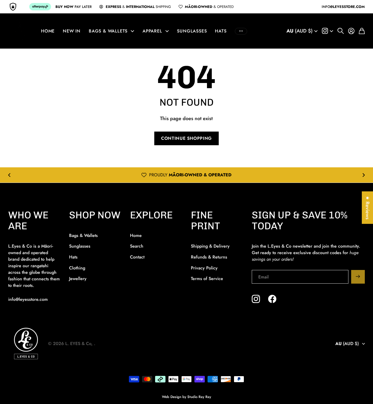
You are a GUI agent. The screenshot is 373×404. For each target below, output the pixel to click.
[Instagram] (256, 299)
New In (72, 31)
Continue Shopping (186, 138)
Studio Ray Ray (199, 396)
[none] (9, 175)
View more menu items (241, 31)
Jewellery (78, 278)
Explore (151, 215)
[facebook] (272, 299)
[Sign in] (351, 31)
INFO (343, 6)
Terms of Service (207, 278)
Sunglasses (192, 31)
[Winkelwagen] (362, 31)
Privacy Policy (204, 268)
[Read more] (327, 31)
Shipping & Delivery (210, 246)
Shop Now (94, 215)
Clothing (77, 268)
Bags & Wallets (108, 31)
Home (48, 31)
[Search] (341, 31)
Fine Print (205, 220)
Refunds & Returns (209, 257)
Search (136, 246)
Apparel (152, 31)
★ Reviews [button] (367, 207)
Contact (137, 257)
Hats (220, 31)
